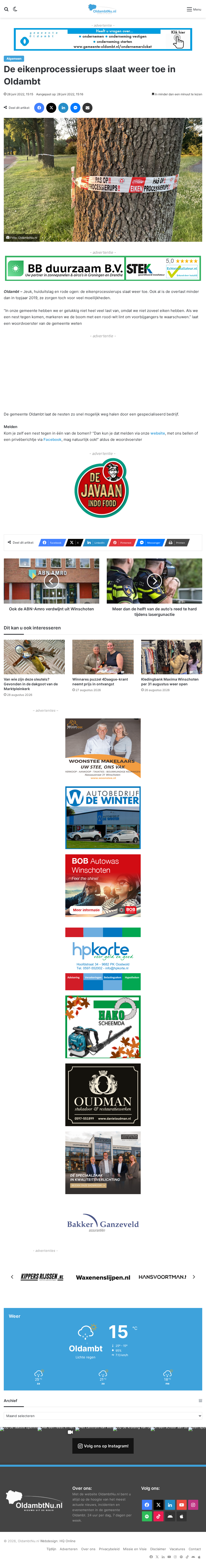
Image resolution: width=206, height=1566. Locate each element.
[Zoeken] (6, 11)
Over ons (88, 1549)
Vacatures (177, 1549)
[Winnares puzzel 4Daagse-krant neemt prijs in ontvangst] (102, 657)
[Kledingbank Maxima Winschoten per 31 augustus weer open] (171, 657)
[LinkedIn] (63, 108)
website (157, 433)
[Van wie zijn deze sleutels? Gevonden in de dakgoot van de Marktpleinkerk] (34, 657)
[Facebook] (39, 108)
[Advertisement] (103, 374)
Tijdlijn (51, 1549)
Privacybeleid (109, 1549)
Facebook (52, 439)
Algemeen (14, 58)
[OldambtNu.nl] (102, 9)
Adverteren (69, 1549)
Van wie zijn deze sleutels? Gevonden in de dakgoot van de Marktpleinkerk (31, 684)
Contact (195, 1549)
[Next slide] (194, 1277)
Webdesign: (50, 1541)
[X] (51, 108)
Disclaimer (158, 1549)
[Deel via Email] (87, 108)
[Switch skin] (15, 11)
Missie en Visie (135, 1549)
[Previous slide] (12, 1277)
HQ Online (68, 1541)
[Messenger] (75, 108)
